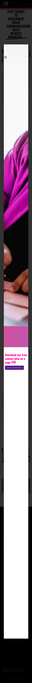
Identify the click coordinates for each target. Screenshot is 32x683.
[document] (16, 341)
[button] (5, 57)
